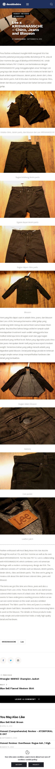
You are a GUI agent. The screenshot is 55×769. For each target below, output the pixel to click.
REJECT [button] (36, 765)
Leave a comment (26, 699)
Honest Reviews (21, 14)
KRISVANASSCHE (9, 642)
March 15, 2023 (8, 747)
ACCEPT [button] (19, 765)
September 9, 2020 (9, 738)
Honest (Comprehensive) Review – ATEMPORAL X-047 (26, 732)
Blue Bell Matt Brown (11, 722)
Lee (22, 642)
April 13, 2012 (7, 726)
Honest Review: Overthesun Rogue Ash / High (25, 743)
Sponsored (18, 16)
